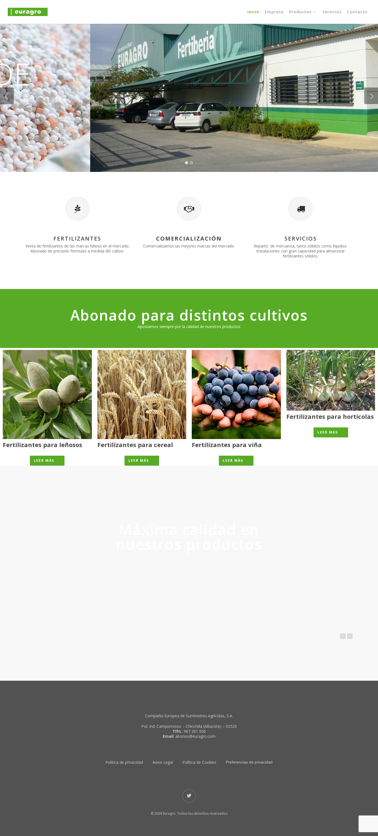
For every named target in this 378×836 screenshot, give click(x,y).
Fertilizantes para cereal (135, 444)
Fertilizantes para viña (227, 444)
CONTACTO (167, 105)
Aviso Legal (162, 762)
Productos (208, 105)
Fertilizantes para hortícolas (330, 416)
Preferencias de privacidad (249, 762)
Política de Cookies (199, 762)
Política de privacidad (124, 762)
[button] (47, 461)
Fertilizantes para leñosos (42, 444)
